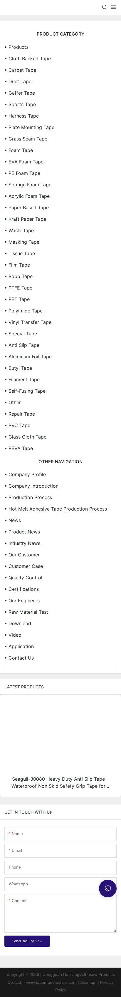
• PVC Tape (17, 425)
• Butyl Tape (18, 368)
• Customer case (23, 566)
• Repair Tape (19, 414)
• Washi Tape (19, 230)
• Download (17, 623)
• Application (19, 646)
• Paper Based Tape (26, 207)
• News (12, 520)
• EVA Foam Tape (23, 162)
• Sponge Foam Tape (27, 185)
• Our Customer (22, 555)
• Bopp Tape (18, 276)
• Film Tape (17, 265)
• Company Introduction (31, 486)
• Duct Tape (17, 81)
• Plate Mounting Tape (29, 127)
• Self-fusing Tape (25, 391)
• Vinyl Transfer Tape (27, 322)
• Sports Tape (20, 104)
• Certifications (21, 589)
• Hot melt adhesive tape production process (55, 509)
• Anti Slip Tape (21, 345)
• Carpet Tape (20, 70)
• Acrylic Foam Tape (27, 196)
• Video (12, 635)
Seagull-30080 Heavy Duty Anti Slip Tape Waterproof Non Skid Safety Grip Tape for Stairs (58, 782)
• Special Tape (20, 334)
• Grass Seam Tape (25, 139)
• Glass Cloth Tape (25, 437)
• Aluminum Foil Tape (28, 356)
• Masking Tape (21, 242)
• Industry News (22, 543)
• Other (12, 402)
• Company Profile (25, 474)
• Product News (22, 532)
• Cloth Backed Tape (27, 58)
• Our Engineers (22, 600)
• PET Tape (17, 299)
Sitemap (88, 982)
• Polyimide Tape (23, 311)
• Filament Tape (22, 379)
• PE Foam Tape (22, 173)
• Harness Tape (21, 116)
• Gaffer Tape (19, 93)
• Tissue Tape (19, 253)
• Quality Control (23, 578)
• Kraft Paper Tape (25, 219)
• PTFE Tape (18, 288)
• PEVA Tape (18, 448)
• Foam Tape (18, 150)
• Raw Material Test (26, 612)
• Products (16, 47)
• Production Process (28, 497)
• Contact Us (19, 658)
